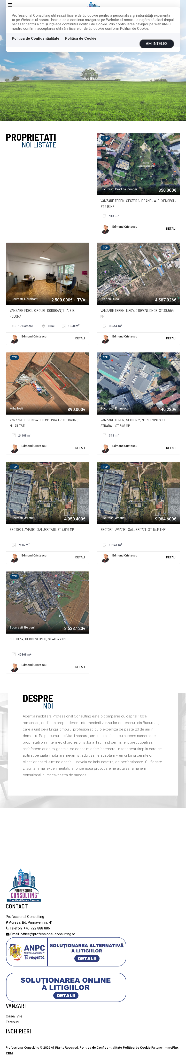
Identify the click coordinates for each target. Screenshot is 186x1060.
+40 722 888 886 (36, 928)
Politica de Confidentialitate (35, 38)
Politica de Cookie (80, 38)
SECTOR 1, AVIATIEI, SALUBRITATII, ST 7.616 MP (42, 529)
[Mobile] (10, 5)
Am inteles (157, 43)
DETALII (171, 228)
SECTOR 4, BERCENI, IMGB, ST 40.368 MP (39, 638)
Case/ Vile (14, 1016)
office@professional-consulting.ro (48, 934)
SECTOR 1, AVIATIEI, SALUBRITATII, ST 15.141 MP (133, 529)
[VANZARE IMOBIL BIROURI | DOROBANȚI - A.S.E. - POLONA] (47, 273)
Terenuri (12, 1022)
